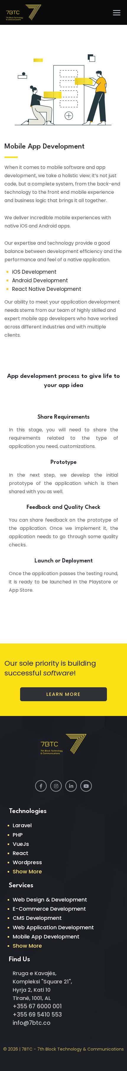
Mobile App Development (46, 936)
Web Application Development (53, 927)
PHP (18, 834)
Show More (27, 871)
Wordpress (27, 862)
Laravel (22, 825)
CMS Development (37, 918)
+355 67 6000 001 (37, 1006)
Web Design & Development (50, 899)
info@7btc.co (32, 1023)
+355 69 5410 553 (37, 1015)
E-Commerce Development (49, 908)
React (20, 853)
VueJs (21, 844)
